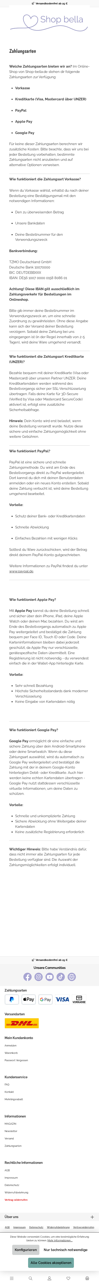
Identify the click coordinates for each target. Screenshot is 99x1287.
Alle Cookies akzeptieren (51, 1263)
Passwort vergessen (16, 1060)
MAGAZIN (10, 1123)
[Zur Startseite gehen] (49, 20)
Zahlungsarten (13, 1145)
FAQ (7, 1084)
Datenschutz (12, 1185)
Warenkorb (11, 1053)
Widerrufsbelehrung (16, 1192)
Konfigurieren (26, 1250)
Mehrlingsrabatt (14, 1099)
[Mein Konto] (49, 1278)
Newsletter (11, 1131)
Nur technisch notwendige (65, 1250)
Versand (9, 1138)
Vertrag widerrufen (16, 1199)
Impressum (11, 1177)
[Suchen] (30, 1278)
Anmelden (10, 1045)
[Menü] (11, 1278)
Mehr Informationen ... (60, 1240)
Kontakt (9, 1091)
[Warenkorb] (87, 1278)
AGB (7, 1170)
